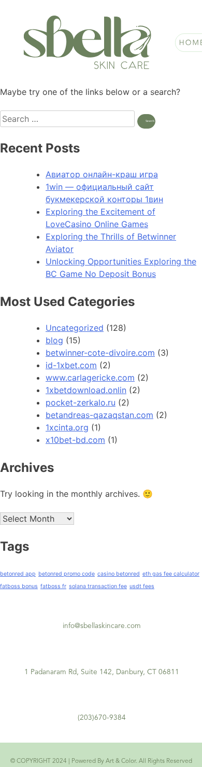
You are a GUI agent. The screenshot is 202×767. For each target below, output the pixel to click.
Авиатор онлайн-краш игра (102, 174)
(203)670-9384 (102, 718)
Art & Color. (121, 761)
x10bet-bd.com (75, 440)
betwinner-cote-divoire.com (100, 352)
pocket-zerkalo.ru (81, 402)
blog (54, 340)
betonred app (18, 573)
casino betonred (118, 573)
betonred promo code (66, 573)
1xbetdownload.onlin (86, 390)
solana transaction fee (98, 586)
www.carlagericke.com (90, 377)
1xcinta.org (67, 427)
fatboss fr (53, 586)
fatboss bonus (19, 586)
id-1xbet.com (71, 365)
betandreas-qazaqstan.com (99, 415)
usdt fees (141, 586)
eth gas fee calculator (170, 573)
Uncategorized (75, 328)
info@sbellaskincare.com (102, 626)
